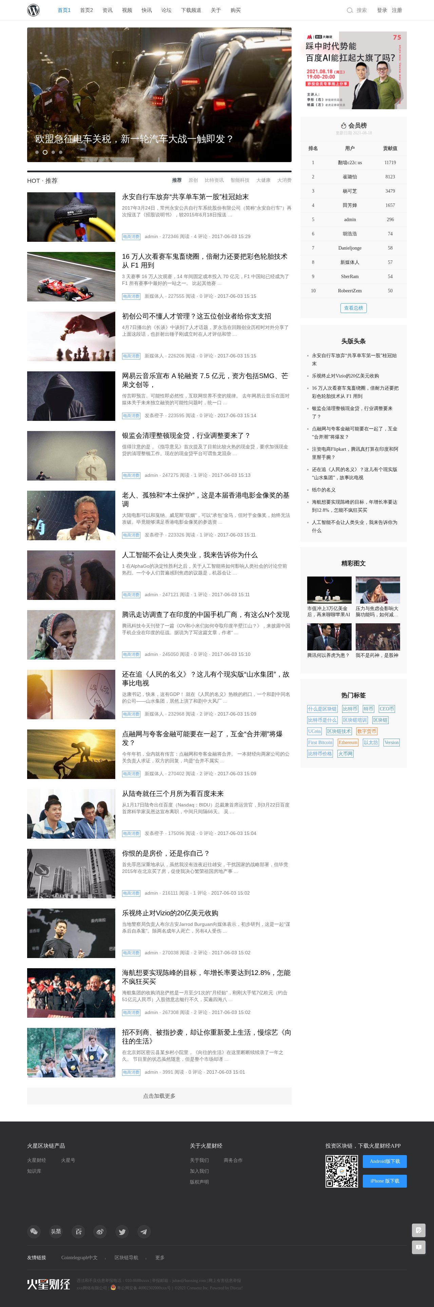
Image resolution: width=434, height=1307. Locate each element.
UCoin (314, 731)
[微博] (100, 1231)
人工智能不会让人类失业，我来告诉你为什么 (354, 526)
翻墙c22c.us (350, 162)
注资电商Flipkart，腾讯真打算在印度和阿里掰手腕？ (355, 453)
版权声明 (199, 1182)
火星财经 (36, 1160)
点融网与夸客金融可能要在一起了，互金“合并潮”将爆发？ (354, 433)
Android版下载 (385, 1161)
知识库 (34, 1171)
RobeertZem (350, 290)
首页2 (86, 10)
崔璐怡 (350, 176)
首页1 (64, 10)
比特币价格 (320, 753)
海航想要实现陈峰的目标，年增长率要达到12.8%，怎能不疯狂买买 (354, 506)
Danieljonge (349, 248)
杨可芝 (350, 191)
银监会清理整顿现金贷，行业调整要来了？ (352, 412)
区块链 (380, 720)
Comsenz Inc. (198, 1288)
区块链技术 (339, 731)
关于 (216, 10)
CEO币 (387, 708)
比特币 (350, 708)
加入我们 (199, 1171)
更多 (160, 1257)
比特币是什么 (322, 720)
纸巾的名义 (324, 489)
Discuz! (236, 1288)
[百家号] (78, 1231)
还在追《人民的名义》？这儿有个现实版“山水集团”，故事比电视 (354, 473)
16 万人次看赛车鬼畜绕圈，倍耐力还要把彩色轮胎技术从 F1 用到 (355, 392)
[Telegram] (144, 1231)
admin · (153, 236)
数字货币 (366, 731)
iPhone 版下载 (385, 1181)
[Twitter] (122, 1231)
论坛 (166, 10)
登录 (382, 10)
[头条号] (56, 1231)
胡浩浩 (350, 233)
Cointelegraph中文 (79, 1257)
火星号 (68, 1160)
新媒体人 (349, 262)
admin (350, 219)
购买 (236, 10)
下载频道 (191, 10)
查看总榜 (353, 308)
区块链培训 (355, 720)
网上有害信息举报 (225, 1280)
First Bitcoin (320, 742)
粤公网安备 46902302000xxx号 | (145, 1288)
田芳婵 (350, 205)
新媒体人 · (156, 296)
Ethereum (348, 742)
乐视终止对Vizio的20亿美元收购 (345, 375)
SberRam (350, 276)
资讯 (107, 10)
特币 (368, 708)
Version (391, 742)
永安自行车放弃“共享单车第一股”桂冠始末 (354, 359)
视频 (127, 10)
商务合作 (233, 1160)
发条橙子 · (156, 415)
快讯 (147, 10)
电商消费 (131, 236)
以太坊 (371, 742)
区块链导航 (126, 1257)
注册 (397, 10)
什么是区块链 (322, 708)
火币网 (345, 753)
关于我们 (199, 1160)
